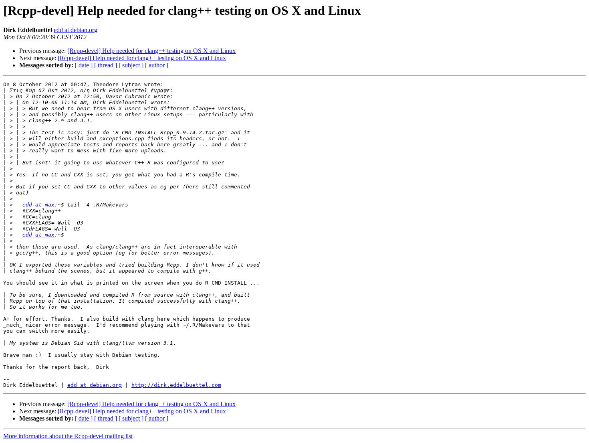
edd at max (38, 205)
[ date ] (84, 65)
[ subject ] (131, 65)
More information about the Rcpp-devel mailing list (68, 436)
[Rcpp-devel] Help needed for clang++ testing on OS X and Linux (151, 50)
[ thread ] (105, 65)
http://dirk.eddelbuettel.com (176, 385)
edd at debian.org (75, 29)
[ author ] (156, 65)
